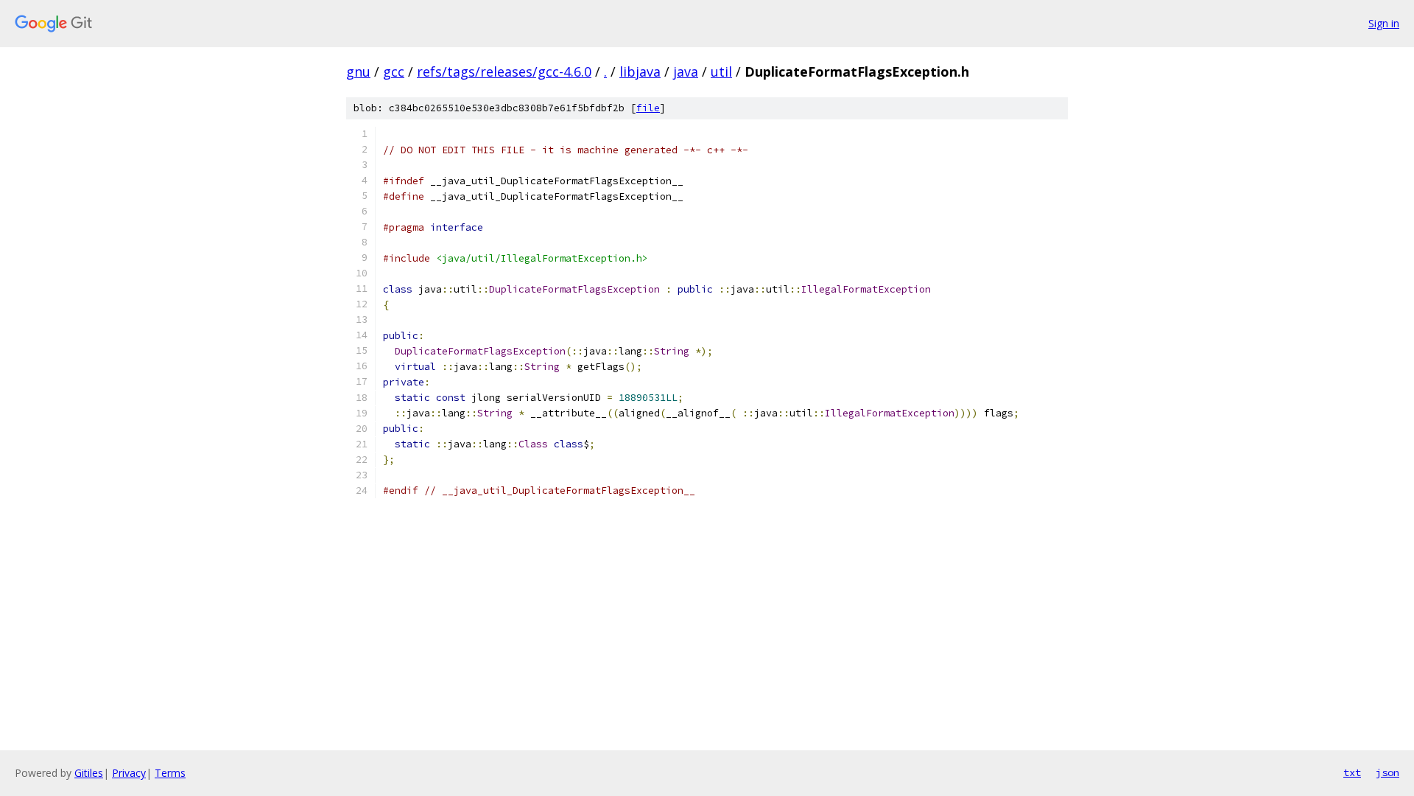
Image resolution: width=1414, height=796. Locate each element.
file (648, 108)
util (721, 71)
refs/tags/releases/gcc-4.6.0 (504, 71)
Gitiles (88, 773)
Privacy (129, 773)
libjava (640, 71)
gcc (393, 71)
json (1387, 772)
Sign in (1383, 23)
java (685, 71)
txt (1352, 772)
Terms (170, 773)
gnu (358, 71)
